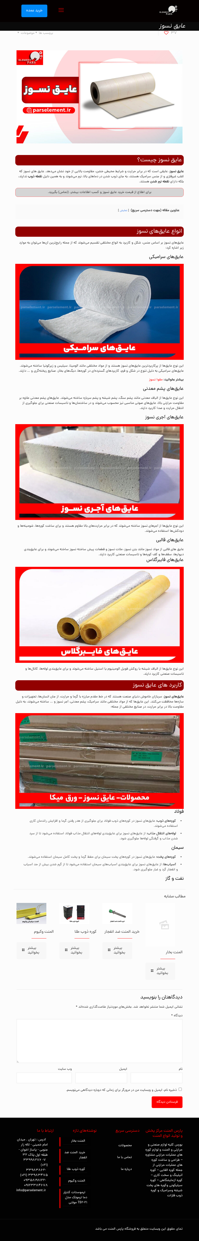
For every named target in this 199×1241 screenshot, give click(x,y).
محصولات (125, 1145)
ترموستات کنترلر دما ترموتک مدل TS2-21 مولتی (75, 1197)
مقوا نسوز (156, 379)
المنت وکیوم (44, 932)
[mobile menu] (61, 11)
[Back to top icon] (176, 1231)
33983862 (35, 1170)
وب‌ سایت (65, 1069)
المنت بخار (174, 952)
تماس (63, 192)
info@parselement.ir (31, 1190)
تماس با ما (124, 1157)
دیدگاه (176, 1015)
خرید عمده (34, 11)
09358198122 (34, 1180)
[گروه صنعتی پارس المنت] (168, 11)
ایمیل (123, 1069)
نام (180, 1069)
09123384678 (36, 1185)
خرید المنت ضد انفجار (122, 932)
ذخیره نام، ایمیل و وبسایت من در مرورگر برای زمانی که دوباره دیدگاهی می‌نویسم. (121, 1090)
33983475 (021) (34, 1175)
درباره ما (126, 1169)
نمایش (123, 210)
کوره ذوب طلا (86, 932)
